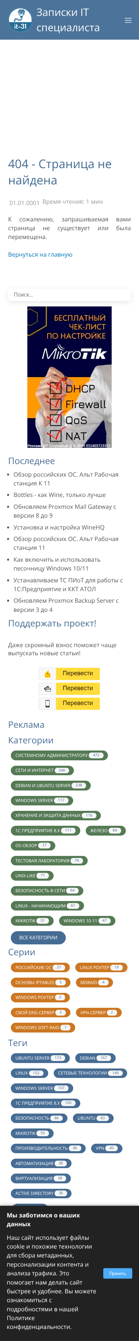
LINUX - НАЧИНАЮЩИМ (45, 906)
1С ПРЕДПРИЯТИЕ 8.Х (44, 1103)
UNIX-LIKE (30, 876)
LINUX (27, 1073)
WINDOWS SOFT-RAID (41, 1027)
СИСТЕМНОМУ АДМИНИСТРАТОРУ (58, 755)
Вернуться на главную (40, 255)
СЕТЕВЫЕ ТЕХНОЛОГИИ (88, 1073)
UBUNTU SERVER (38, 1058)
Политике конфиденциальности (38, 1322)
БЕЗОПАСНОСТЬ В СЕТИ (45, 890)
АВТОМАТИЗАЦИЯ (39, 1163)
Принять (117, 1273)
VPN (105, 1148)
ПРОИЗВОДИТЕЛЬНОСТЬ (46, 1148)
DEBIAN (93, 1058)
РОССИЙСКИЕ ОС (38, 967)
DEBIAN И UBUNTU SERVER (49, 785)
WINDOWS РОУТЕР (38, 997)
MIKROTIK (30, 921)
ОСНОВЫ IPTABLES (39, 982)
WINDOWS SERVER (40, 800)
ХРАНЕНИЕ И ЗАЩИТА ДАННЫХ (54, 815)
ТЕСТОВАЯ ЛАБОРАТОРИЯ (47, 861)
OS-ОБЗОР (31, 845)
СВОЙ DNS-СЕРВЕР (39, 1012)
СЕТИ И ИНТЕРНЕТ (40, 770)
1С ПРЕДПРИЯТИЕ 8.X (44, 830)
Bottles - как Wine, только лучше (59, 495)
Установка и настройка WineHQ (59, 527)
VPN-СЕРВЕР (96, 1012)
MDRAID (92, 982)
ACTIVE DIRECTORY (39, 1193)
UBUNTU (91, 1118)
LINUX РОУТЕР (99, 967)
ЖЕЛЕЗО (103, 830)
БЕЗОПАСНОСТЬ (37, 1118)
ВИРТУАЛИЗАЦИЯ (39, 1178)
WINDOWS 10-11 (85, 921)
